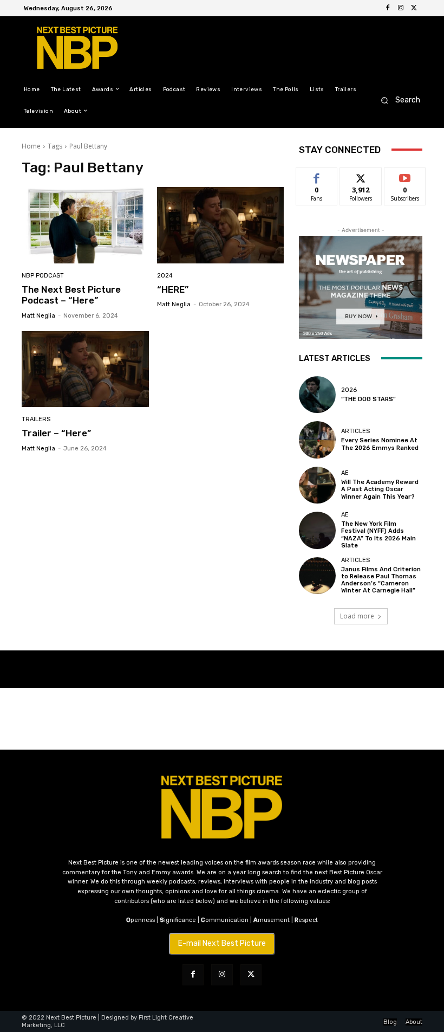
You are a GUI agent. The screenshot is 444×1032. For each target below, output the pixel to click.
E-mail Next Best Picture (222, 943)
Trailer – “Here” (56, 433)
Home (31, 146)
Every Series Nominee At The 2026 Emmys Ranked (380, 444)
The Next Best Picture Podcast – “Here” (71, 295)
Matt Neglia (38, 315)
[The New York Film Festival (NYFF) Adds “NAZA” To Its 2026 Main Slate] (317, 530)
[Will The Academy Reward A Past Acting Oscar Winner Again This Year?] (317, 485)
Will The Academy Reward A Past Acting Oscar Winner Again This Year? (380, 489)
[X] (413, 8)
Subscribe (405, 176)
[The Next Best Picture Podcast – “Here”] (85, 225)
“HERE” (172, 289)
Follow (361, 176)
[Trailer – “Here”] (85, 369)
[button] (397, 100)
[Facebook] (387, 8)
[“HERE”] (220, 225)
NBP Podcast (43, 276)
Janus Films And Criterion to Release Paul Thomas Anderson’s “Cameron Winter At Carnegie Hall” (381, 580)
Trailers (36, 419)
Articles (355, 431)
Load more (357, 616)
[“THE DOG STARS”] (317, 394)
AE (345, 473)
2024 (165, 276)
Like (317, 176)
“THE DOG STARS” (368, 399)
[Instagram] (400, 8)
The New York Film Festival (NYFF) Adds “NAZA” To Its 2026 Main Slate (378, 534)
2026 (349, 390)
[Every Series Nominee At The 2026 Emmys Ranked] (317, 439)
